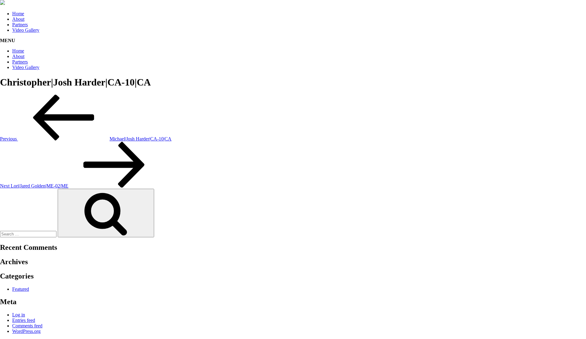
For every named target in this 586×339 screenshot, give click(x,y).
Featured (20, 289)
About (18, 19)
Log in (18, 314)
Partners (20, 24)
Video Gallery (25, 30)
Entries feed (23, 320)
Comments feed (27, 325)
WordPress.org (26, 331)
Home (18, 13)
